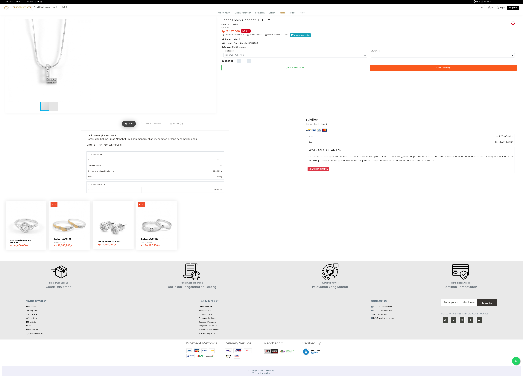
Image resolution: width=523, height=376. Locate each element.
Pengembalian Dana (207, 318)
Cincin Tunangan (243, 12)
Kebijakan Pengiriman (208, 322)
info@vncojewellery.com (383, 318)
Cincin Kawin (224, 12)
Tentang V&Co (32, 310)
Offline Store (31, 318)
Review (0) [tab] (177, 123)
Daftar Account (205, 307)
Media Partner (32, 329)
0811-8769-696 (380, 314)
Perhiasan (260, 12)
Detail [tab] (130, 123)
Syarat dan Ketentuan (35, 333)
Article (293, 12)
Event (28, 326)
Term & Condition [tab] (152, 123)
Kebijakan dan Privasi (208, 326)
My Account (31, 307)
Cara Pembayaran (206, 314)
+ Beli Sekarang (443, 67)
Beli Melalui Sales (296, 67)
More (302, 12)
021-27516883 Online (382, 307)
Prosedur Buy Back (207, 333)
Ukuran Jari (376, 51)
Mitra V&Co (31, 322)
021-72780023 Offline (382, 310)
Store (282, 12)
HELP (478, 1)
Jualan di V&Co (205, 310)
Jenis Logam (229, 51)
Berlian (272, 12)
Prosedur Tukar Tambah (209, 329)
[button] (88, 60)
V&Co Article (31, 314)
